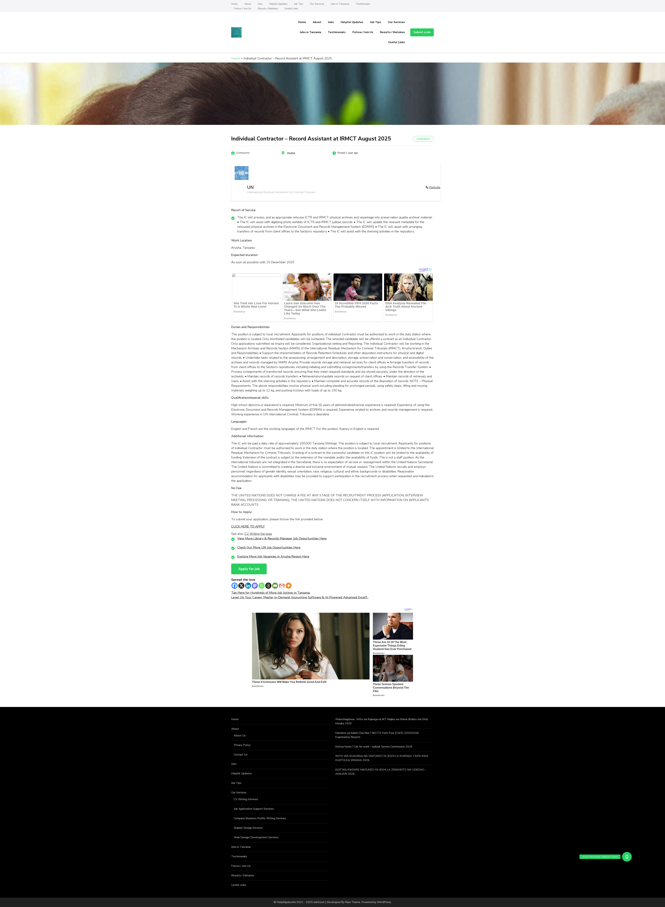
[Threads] (268, 586)
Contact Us (240, 754)
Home (234, 4)
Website (434, 187)
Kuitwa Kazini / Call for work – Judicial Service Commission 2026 (374, 747)
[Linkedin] (248, 586)
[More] (289, 586)
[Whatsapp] (262, 586)
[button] (627, 857)
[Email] (275, 586)
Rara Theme (352, 902)
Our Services (317, 4)
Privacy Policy (242, 745)
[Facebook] (235, 586)
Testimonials (363, 4)
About (247, 4)
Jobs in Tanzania (340, 4)
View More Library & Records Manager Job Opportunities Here (282, 538)
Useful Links (291, 8)
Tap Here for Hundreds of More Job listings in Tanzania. (270, 593)
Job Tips (298, 4)
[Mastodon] (255, 586)
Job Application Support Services (254, 809)
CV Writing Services (258, 534)
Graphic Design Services (248, 828)
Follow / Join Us (242, 8)
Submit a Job (422, 32)
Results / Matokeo (268, 8)
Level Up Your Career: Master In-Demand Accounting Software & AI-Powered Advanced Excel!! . (300, 597)
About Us (240, 735)
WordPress (384, 902)
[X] (241, 586)
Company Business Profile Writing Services (260, 818)
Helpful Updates (278, 4)
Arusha (291, 152)
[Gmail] (282, 586)
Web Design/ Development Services (256, 837)
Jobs (260, 4)
